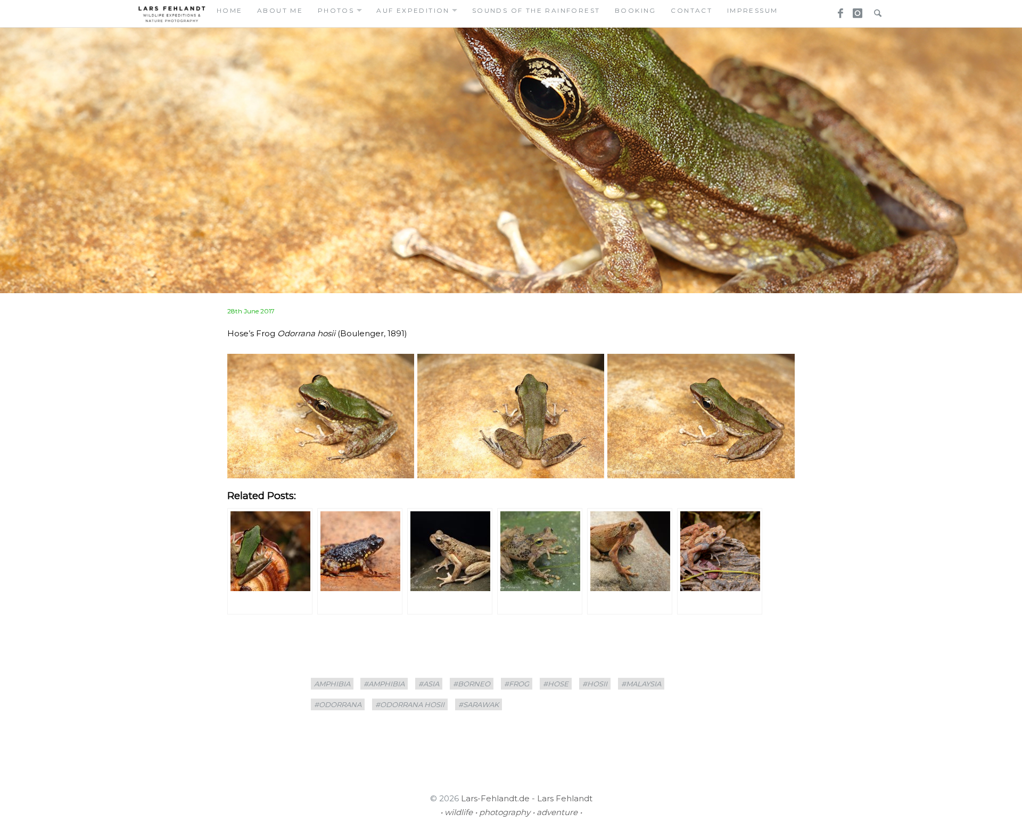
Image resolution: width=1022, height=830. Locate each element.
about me (280, 10)
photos (336, 10)
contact (691, 10)
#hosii (594, 683)
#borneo (471, 683)
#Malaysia (641, 683)
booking (635, 10)
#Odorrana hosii (409, 704)
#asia (428, 683)
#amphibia (384, 683)
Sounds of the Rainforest (536, 10)
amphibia (332, 683)
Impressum (752, 10)
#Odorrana (337, 704)
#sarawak (478, 704)
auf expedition (413, 10)
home (230, 10)
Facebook (836, 10)
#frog (516, 683)
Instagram (856, 10)
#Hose (555, 683)
